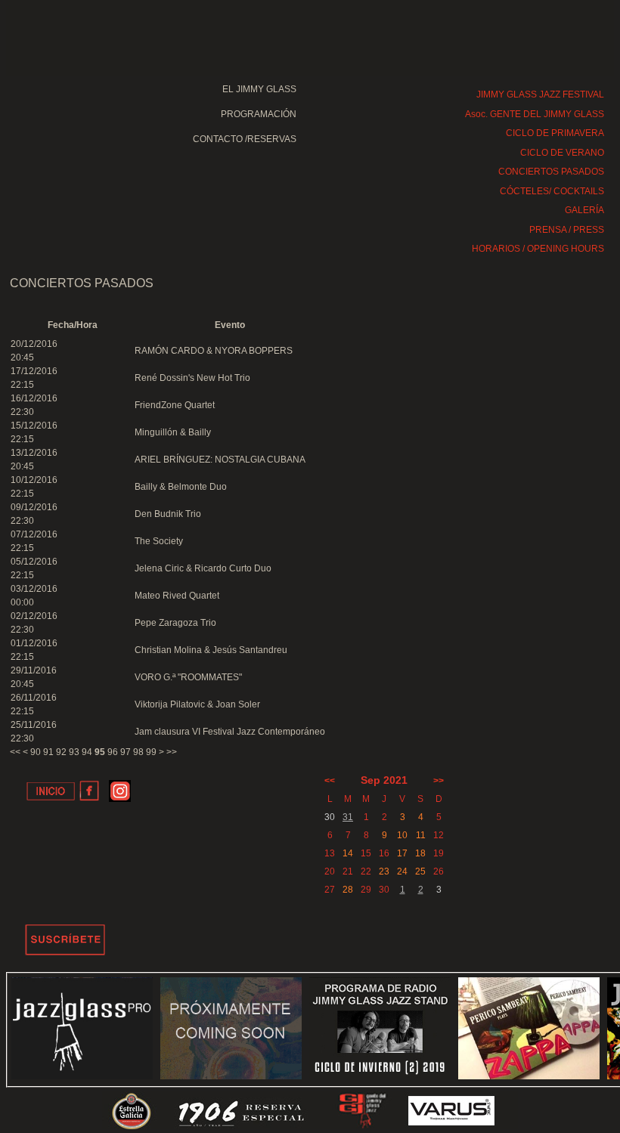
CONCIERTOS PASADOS (551, 171)
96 (112, 752)
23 (384, 871)
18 (420, 853)
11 (421, 835)
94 (87, 752)
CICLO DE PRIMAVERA (555, 133)
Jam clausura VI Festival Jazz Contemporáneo (230, 731)
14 (348, 853)
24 (402, 871)
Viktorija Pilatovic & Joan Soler (197, 704)
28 (348, 889)
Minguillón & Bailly (173, 432)
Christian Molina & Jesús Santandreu (211, 650)
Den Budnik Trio (168, 514)
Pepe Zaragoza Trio (175, 623)
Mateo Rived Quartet (177, 595)
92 (61, 752)
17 (402, 853)
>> (171, 752)
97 (125, 752)
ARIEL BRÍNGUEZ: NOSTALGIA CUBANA (220, 459)
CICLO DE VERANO (562, 152)
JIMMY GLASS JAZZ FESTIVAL (540, 94)
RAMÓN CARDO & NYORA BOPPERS (214, 350)
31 (348, 817)
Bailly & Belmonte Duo (181, 486)
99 (151, 752)
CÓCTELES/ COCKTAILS (552, 191)
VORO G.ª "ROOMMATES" (188, 677)
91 (48, 752)
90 (35, 752)
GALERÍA (584, 210)
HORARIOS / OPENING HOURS (538, 248)
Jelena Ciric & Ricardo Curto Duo (203, 568)
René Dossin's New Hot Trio (192, 378)
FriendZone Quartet (175, 405)
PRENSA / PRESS (566, 229)
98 (138, 752)
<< (15, 752)
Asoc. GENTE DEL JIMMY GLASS (534, 114)
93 (74, 752)
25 (420, 871)
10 (402, 835)
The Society (159, 541)
